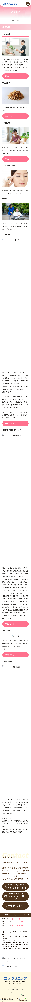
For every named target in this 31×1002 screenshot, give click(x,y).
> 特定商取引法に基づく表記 (15, 989)
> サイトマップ (15, 987)
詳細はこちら (9, 76)
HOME (13, 20)
